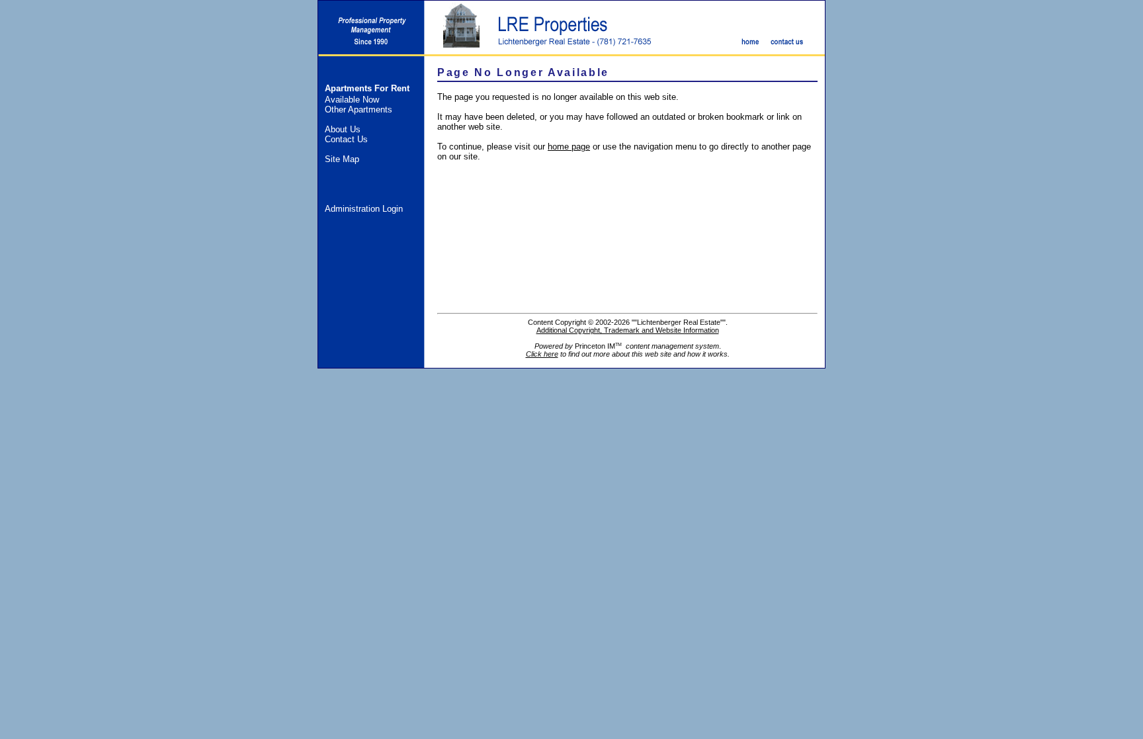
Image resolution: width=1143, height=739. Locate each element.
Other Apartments (358, 109)
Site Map (342, 159)
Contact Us (346, 139)
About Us (342, 129)
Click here (542, 354)
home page (569, 147)
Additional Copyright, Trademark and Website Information (627, 330)
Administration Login (364, 209)
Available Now (352, 100)
